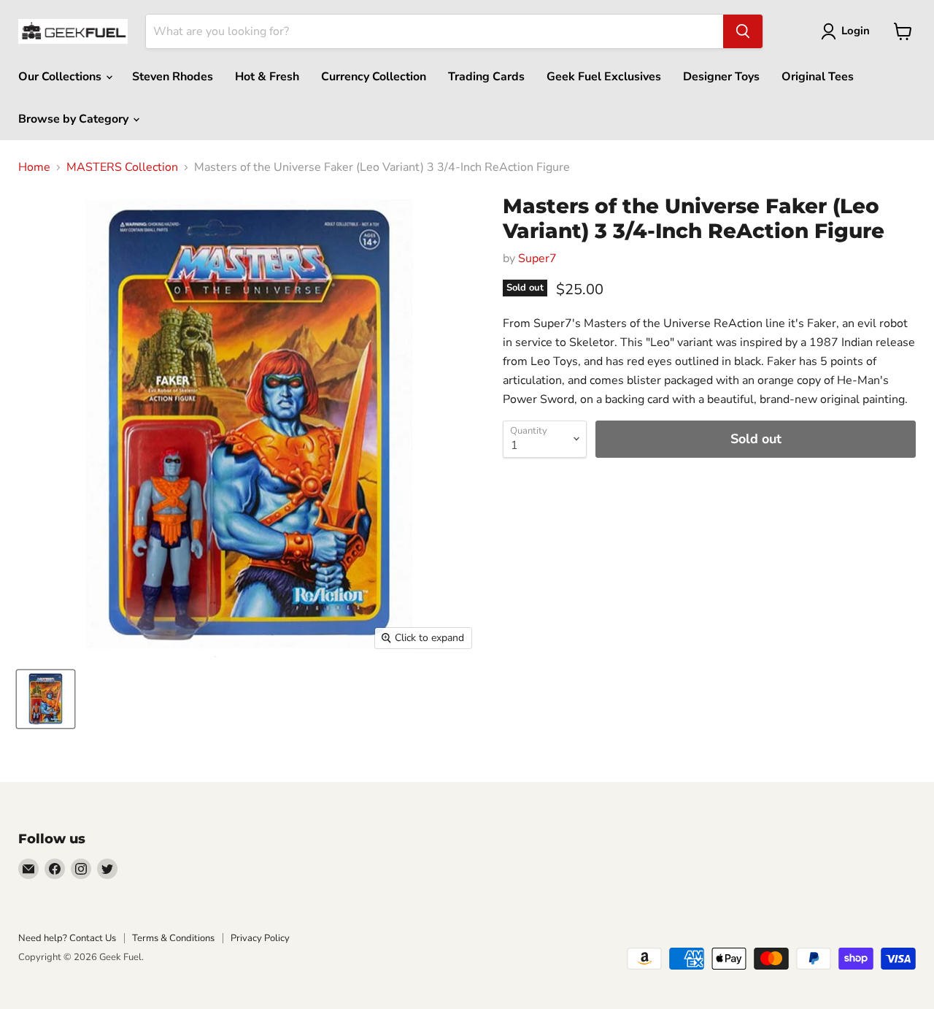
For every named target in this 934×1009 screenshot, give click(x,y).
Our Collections (61, 77)
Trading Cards (486, 77)
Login (855, 30)
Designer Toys (721, 77)
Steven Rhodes (172, 77)
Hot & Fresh (267, 77)
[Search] (743, 31)
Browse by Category (74, 119)
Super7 (537, 258)
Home (34, 167)
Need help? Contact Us (67, 938)
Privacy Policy (260, 938)
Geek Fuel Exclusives (604, 77)
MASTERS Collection (122, 167)
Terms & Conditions (173, 938)
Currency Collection (373, 77)
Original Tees (817, 77)
